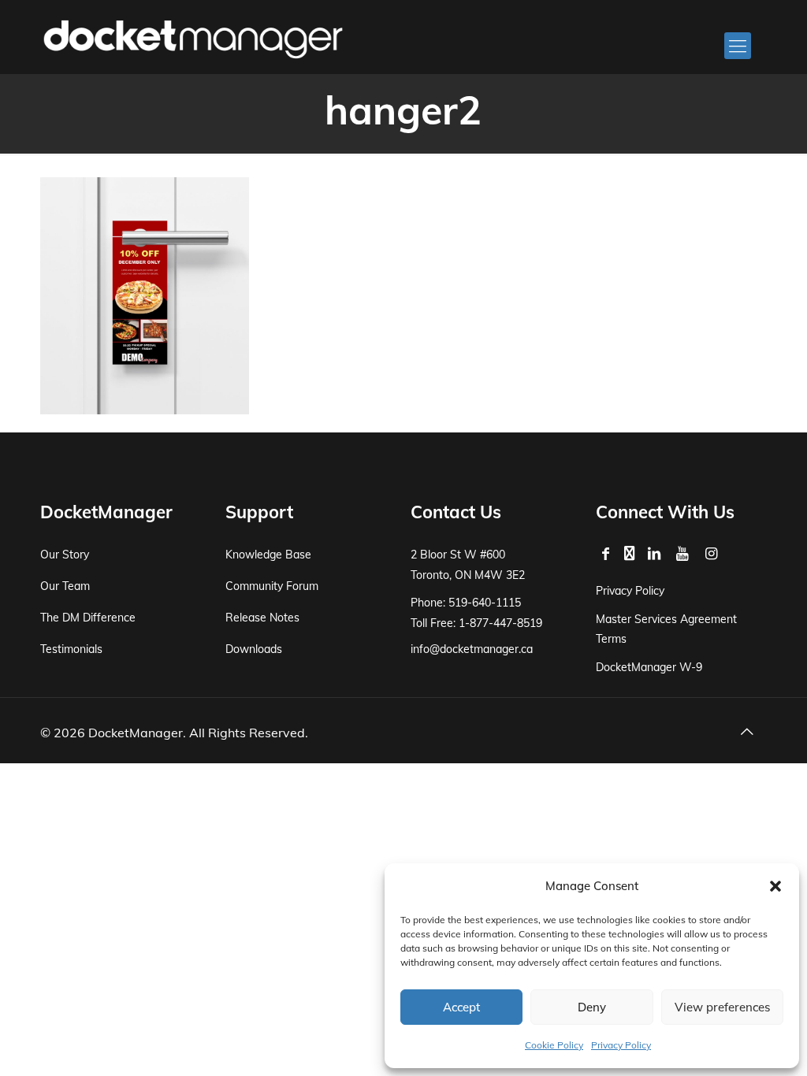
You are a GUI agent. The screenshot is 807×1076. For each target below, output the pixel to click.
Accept (461, 1007)
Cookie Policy (554, 1045)
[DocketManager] (193, 37)
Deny (592, 1007)
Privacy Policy (621, 1045)
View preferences (722, 1007)
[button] (775, 886)
